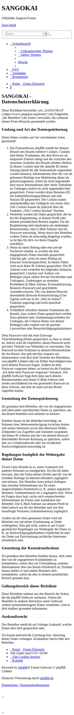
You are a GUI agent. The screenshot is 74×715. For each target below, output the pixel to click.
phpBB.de (46, 678)
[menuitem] (35, 51)
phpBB (23, 667)
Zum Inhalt (9, 25)
